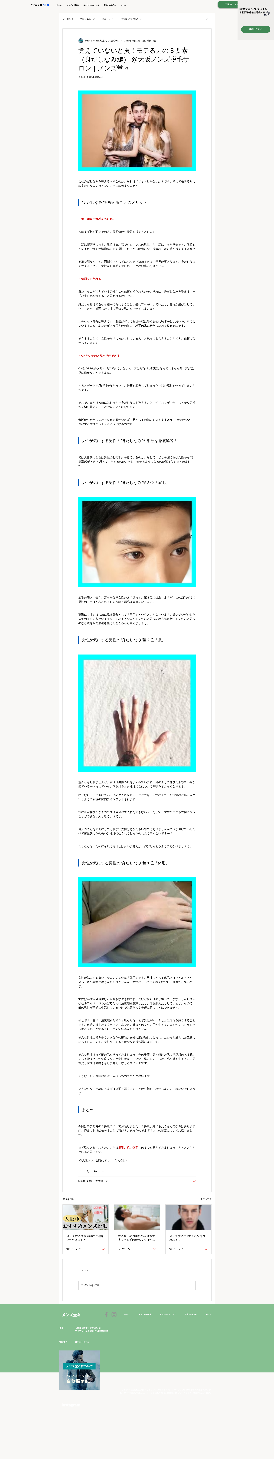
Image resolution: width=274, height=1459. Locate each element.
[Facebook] (106, 1314)
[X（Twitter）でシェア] (87, 1171)
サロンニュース (87, 19)
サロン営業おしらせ (131, 19)
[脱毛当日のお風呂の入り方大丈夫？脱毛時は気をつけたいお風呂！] (137, 1217)
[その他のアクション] (194, 41)
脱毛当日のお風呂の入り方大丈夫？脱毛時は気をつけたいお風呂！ (136, 1238)
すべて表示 (206, 1198)
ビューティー (108, 19)
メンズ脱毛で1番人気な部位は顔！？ (187, 1238)
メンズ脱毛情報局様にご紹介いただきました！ (85, 1238)
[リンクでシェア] (103, 1171)
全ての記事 (68, 19)
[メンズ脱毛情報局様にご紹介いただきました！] (85, 1217)
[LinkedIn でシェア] (95, 1171)
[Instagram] (114, 1314)
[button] (72, 5)
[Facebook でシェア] (79, 1171)
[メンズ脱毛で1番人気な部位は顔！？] (188, 1217)
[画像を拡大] (137, 130)
